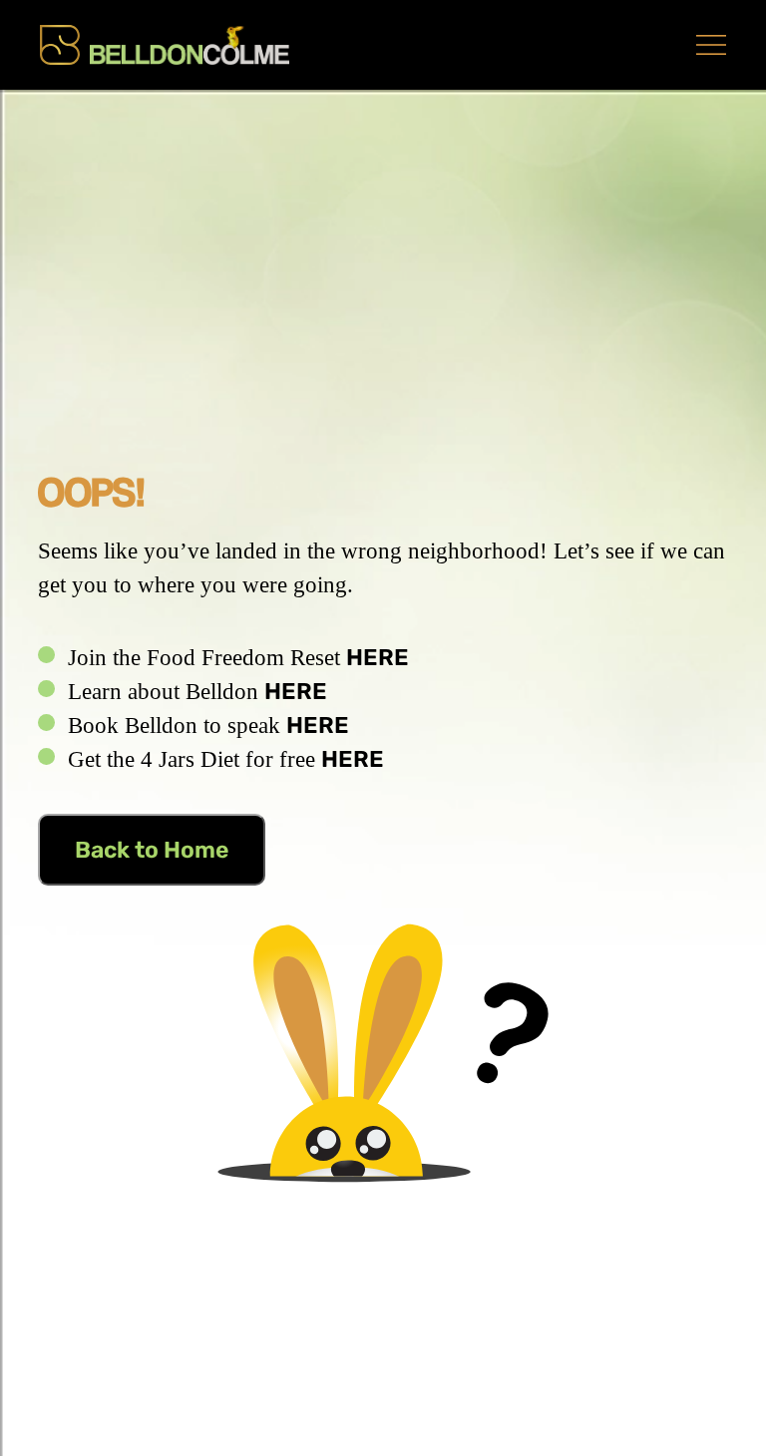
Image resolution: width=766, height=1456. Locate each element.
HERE (377, 657)
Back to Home (151, 850)
